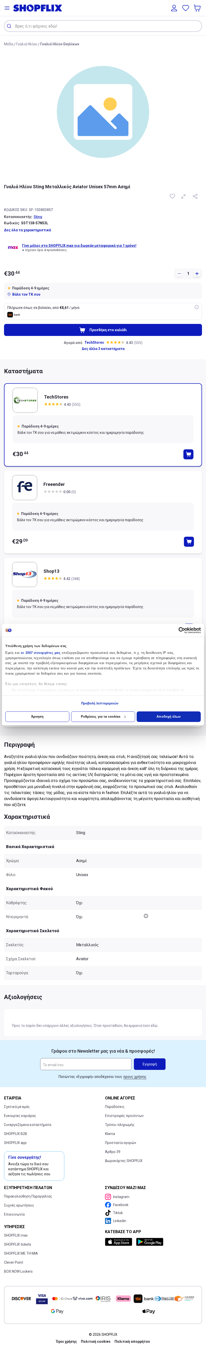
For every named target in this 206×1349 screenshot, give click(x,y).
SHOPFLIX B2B (15, 1134)
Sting (38, 217)
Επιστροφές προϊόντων (124, 1116)
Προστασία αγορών (120, 1143)
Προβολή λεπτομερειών (100, 703)
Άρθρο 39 (112, 1152)
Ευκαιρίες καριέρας (20, 1116)
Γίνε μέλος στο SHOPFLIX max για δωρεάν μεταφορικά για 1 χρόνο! (79, 246)
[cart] (197, 8)
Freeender (54, 484)
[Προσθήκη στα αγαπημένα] (172, 196)
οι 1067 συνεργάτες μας (41, 653)
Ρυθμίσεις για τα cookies (100, 716)
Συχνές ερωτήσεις (19, 1205)
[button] (7, 8)
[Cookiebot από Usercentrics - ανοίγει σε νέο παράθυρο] (179, 630)
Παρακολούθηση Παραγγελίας (28, 1196)
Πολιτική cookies (96, 1341)
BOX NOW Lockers (18, 1271)
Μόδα (8, 44)
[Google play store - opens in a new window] (149, 1242)
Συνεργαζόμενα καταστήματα (27, 1125)
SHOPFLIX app (15, 1143)
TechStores (94, 342)
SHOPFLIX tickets (17, 1244)
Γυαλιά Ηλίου (26, 44)
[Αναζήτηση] (9, 26)
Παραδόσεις (115, 1107)
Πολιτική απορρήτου (132, 1341)
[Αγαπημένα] (185, 8)
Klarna (110, 1134)
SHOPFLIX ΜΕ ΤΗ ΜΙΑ (21, 1253)
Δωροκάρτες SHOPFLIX (123, 1161)
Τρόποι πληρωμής (120, 1125)
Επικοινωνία (14, 1214)
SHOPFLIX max (16, 1235)
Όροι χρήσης (66, 1341)
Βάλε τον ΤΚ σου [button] (26, 294)
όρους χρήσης (134, 1077)
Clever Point (13, 1262)
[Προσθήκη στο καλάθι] (188, 454)
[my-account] (174, 8)
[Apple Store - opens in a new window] (119, 1242)
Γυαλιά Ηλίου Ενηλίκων (59, 44)
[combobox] (103, 26)
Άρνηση (37, 716)
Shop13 (51, 571)
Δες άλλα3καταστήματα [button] (103, 349)
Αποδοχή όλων (169, 716)
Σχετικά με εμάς (17, 1107)
